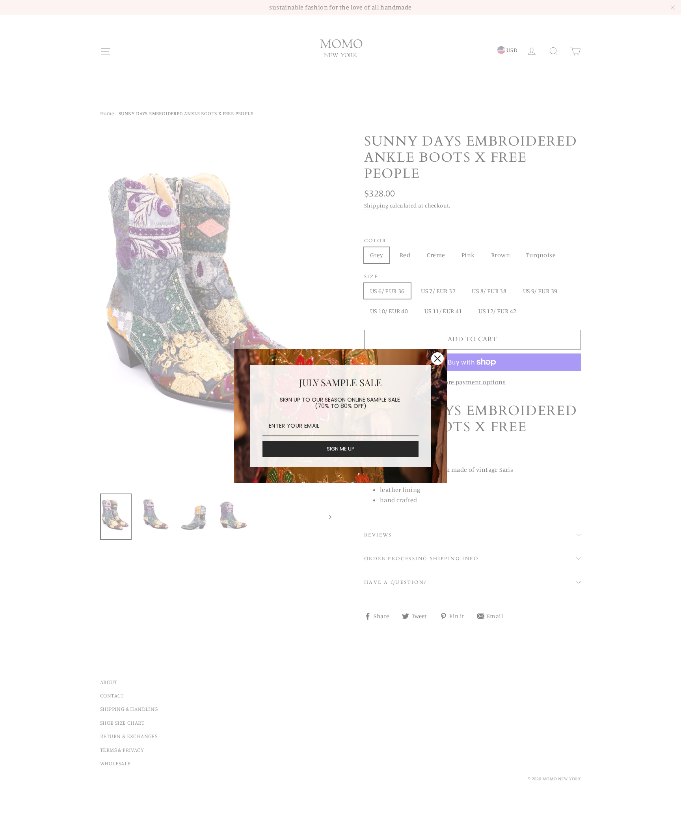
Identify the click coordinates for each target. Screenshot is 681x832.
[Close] (437, 358)
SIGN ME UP (341, 448)
